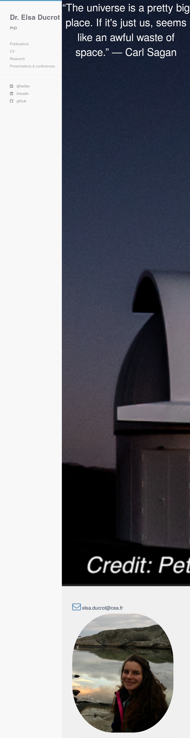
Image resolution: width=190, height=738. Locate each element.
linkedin (21, 93)
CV (12, 51)
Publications (19, 43)
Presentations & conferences (32, 66)
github (19, 100)
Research (17, 58)
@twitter (21, 86)
